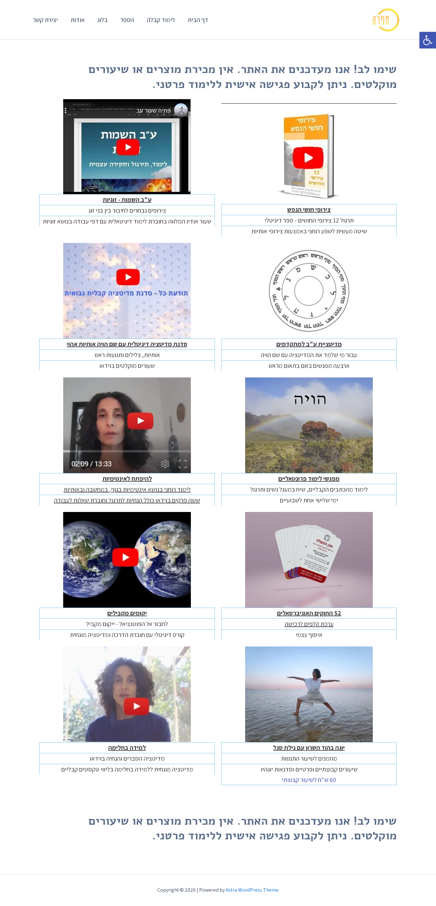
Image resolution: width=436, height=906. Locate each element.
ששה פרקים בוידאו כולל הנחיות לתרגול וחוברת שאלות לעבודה (127, 500)
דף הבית (198, 20)
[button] (427, 40)
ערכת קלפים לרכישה (309, 624)
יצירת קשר (45, 20)
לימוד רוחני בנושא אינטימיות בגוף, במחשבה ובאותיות (127, 489)
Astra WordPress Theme (252, 890)
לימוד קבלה (161, 20)
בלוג (102, 20)
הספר (127, 20)
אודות (78, 20)
